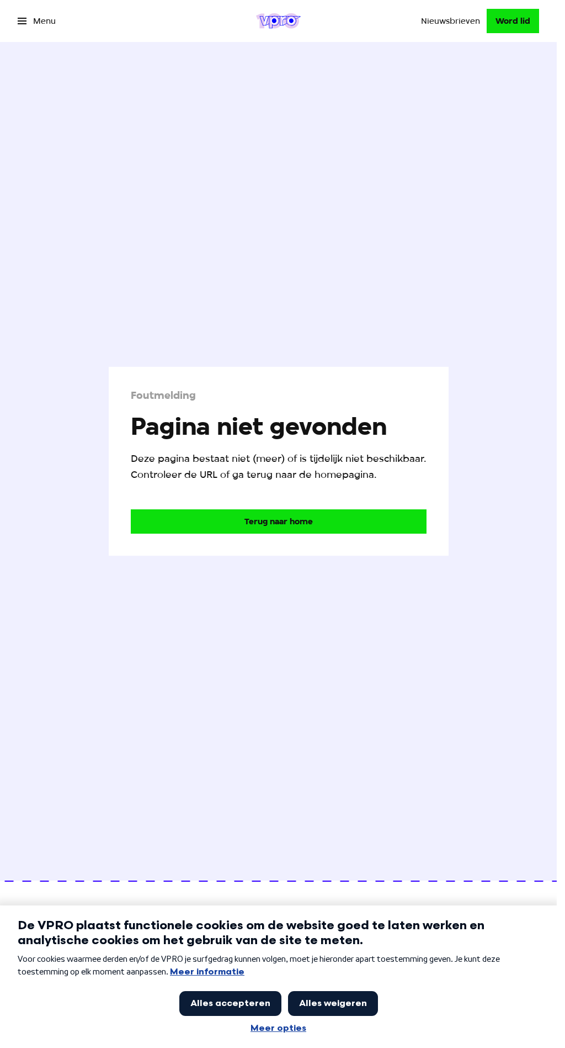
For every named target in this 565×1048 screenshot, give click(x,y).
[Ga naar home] (278, 21)
